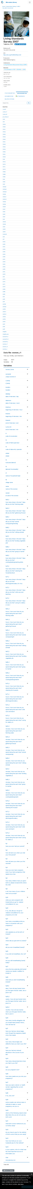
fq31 (7, 1028)
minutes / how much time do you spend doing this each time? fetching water (15, 731)
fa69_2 (7, 673)
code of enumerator (11, 436)
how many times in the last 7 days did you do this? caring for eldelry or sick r (15, 603)
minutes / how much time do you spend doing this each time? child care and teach (15, 827)
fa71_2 (7, 694)
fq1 (6, 843)
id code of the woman (12, 495)
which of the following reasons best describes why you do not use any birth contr (16, 1115)
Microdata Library (11, 2)
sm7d (4, 286)
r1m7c (4, 166)
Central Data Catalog (11, 6)
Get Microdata (21, 44)
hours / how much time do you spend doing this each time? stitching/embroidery (15, 699)
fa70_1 (7, 566)
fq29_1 (7, 986)
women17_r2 (5, 339)
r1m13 (4, 209)
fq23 (7, 938)
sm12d (4, 316)
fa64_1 (7, 508)
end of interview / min (12, 429)
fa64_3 (8, 737)
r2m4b (4, 224)
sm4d (4, 261)
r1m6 (4, 159)
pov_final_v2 (5, 116)
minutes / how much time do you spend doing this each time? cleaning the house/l (15, 805)
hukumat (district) (11, 462)
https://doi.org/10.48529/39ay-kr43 (12, 55)
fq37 (7, 1082)
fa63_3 (7, 726)
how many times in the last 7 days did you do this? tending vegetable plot (15, 541)
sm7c (4, 284)
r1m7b (4, 164)
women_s (5, 349)
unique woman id (11, 376)
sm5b (4, 269)
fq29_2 (7, 996)
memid (7, 493)
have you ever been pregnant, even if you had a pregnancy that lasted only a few (15, 872)
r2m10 (4, 229)
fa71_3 (7, 811)
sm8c (4, 294)
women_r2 (5, 346)
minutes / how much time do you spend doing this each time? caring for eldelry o (16, 837)
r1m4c (4, 141)
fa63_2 (7, 609)
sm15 (4, 329)
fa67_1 (7, 536)
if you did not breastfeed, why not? (16, 954)
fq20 (7, 908)
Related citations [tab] (9, 99)
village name (9, 482)
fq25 (7, 951)
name (7, 486)
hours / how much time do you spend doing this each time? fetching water (15, 613)
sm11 (4, 301)
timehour (8, 407)
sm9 (4, 296)
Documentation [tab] (9, 96)
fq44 (7, 1147)
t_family (8, 380)
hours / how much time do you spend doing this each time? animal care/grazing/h (16, 635)
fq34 (7, 1058)
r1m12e (4, 204)
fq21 (7, 918)
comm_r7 (5, 111)
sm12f (4, 321)
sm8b (4, 291)
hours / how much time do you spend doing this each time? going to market (15, 667)
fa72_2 (7, 705)
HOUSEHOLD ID (10, 1160)
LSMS (18, 6)
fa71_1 (7, 577)
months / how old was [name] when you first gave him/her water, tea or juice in (16, 1012)
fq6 (7, 889)
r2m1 (4, 219)
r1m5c (4, 154)
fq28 (7, 977)
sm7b (4, 281)
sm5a (4, 266)
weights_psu (6, 334)
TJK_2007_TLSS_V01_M (7, 8)
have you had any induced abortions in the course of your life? (15, 1052)
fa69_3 (7, 790)
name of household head (13, 476)
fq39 (7, 1099)
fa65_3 (7, 747)
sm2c (4, 246)
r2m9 (4, 226)
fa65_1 (7, 517)
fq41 (7, 1121)
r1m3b (4, 134)
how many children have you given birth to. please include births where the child (16, 883)
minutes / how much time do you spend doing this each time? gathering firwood (15, 741)
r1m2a (4, 124)
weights (4, 331)
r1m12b (4, 194)
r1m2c (4, 129)
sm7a (4, 279)
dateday (8, 394)
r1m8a (4, 171)
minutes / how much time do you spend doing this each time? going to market (15, 784)
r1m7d (4, 169)
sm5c (4, 271)
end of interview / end (12, 423)
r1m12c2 (4, 199)
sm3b (4, 251)
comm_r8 (5, 114)
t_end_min (8, 427)
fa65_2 (7, 630)
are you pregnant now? (12, 1069)
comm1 (4, 109)
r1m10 (4, 181)
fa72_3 (7, 822)
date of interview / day (12, 396)
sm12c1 (4, 311)
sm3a (4, 249)
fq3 (6, 859)
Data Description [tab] (22, 93)
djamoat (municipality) (12, 469)
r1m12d (4, 201)
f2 (6, 440)
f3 (6, 446)
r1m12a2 (4, 189)
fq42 (7, 1129)
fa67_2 (7, 651)
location (8, 387)
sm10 (4, 299)
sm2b (4, 244)
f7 (6, 473)
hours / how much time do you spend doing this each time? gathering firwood (15, 624)
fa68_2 (8, 662)
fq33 (7, 1048)
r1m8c (4, 176)
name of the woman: (12, 489)
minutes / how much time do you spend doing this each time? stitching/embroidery (15, 816)
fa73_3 (7, 833)
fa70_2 (7, 683)
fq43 (7, 1138)
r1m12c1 (4, 196)
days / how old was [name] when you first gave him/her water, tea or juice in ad (16, 990)
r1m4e (4, 146)
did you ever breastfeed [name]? (15, 947)
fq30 (7, 1018)
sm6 (4, 276)
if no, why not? (10, 1095)
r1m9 (4, 179)
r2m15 (4, 231)
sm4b (4, 256)
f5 (6, 466)
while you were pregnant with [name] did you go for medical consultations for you (14, 902)
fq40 (7, 1110)
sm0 (4, 236)
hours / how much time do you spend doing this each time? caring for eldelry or (16, 720)
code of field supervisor (12, 443)
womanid (8, 374)
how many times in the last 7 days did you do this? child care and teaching (15, 592)
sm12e (4, 319)
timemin (8, 413)
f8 (6, 479)
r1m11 (4, 184)
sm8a (4, 289)
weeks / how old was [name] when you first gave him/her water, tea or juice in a (16, 1001)
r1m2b (4, 126)
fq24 (7, 944)
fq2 (6, 850)
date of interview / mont (12, 403)
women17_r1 (5, 336)
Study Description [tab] (10, 93)
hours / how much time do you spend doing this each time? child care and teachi (15, 709)
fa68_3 (7, 779)
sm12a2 (4, 306)
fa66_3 (7, 758)
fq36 (7, 1073)
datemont (8, 400)
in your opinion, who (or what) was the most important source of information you (16, 1151)
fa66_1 (7, 527)
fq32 (7, 1039)
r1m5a (4, 149)
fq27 (7, 966)
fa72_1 (7, 587)
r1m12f (4, 206)
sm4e (4, 264)
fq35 (7, 1067)
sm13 (4, 324)
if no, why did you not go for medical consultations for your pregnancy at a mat (14, 913)
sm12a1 (4, 304)
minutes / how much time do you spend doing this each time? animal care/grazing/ (16, 752)
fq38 (7, 1093)
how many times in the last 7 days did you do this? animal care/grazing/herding (15, 521)
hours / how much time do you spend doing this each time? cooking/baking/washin (15, 677)
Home (3, 6)
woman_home (10, 369)
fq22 (7, 929)
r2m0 (4, 216)
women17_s (5, 341)
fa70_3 (7, 801)
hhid (7, 1157)
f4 (6, 460)
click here (20, 1184)
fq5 (6, 878)
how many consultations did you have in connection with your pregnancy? (15, 923)
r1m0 (4, 119)
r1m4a (4, 136)
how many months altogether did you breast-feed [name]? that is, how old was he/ (15, 1022)
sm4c (4, 259)
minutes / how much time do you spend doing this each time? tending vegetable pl (16, 773)
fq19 (7, 897)
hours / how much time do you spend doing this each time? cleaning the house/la (15, 688)
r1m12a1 (4, 186)
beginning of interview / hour (14, 410)
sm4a (4, 254)
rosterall (5, 234)
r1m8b (4, 174)
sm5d (4, 274)
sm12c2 (4, 314)
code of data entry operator (14, 449)
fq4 (7, 867)
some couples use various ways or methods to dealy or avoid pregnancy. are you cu (16, 1104)
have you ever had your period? (15, 846)
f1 (6, 433)
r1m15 (4, 214)
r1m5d (4, 156)
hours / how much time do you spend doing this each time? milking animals (16, 645)
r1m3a (4, 131)
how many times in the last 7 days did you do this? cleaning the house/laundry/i (15, 571)
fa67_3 (7, 769)
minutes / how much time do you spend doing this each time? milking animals (16, 763)
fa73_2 (7, 715)
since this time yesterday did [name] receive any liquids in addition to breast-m (16, 971)
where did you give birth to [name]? (16, 940)
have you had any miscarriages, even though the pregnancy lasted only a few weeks (16, 1033)
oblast (7, 453)
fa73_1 (7, 598)
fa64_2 (8, 619)
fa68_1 (7, 547)
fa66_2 (7, 641)
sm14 (4, 326)
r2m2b (4, 221)
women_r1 (5, 344)
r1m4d (4, 144)
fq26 (7, 958)
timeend (8, 420)
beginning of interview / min (14, 416)
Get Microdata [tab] (21, 96)
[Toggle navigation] (30, 2)
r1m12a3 (4, 191)
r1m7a (4, 161)
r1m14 (4, 211)
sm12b (4, 309)
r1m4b (4, 139)
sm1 (3, 239)
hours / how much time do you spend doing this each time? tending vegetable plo (16, 656)
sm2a (4, 241)
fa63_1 (7, 499)
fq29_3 (7, 1007)
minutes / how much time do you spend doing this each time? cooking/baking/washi (15, 795)
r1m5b (4, 151)
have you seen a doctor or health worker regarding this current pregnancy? (15, 1087)
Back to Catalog (9, 1170)
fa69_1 (7, 555)
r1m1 (4, 121)
